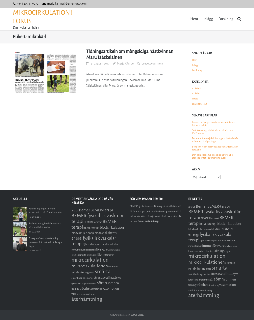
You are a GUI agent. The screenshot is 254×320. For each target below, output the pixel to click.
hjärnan (87, 244)
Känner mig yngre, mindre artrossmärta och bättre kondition (213, 123)
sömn (102, 283)
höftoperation (97, 244)
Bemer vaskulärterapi (148, 221)
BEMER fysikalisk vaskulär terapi (97, 218)
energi (76, 238)
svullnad (109, 277)
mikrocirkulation (90, 259)
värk (73, 294)
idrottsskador (111, 244)
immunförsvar (78, 249)
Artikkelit (196, 88)
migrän (110, 254)
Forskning (225, 18)
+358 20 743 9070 (27, 4)
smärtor (89, 278)
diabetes (111, 233)
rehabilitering (80, 272)
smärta (103, 271)
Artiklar (196, 93)
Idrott (195, 98)
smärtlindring (78, 278)
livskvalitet (91, 254)
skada (91, 272)
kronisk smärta (78, 254)
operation (113, 266)
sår (95, 283)
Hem (194, 18)
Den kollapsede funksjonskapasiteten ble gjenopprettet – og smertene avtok (212, 156)
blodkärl (99, 233)
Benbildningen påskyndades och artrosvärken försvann (215, 148)
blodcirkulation (112, 227)
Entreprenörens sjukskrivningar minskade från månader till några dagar (215, 140)
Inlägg (208, 18)
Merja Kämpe (125, 64)
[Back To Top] (244, 310)
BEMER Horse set (93, 222)
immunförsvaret (97, 249)
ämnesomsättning (86, 294)
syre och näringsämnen (82, 283)
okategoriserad (199, 103)
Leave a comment (152, 64)
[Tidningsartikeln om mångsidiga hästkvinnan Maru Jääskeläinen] (46, 73)
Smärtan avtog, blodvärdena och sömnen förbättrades (212, 132)
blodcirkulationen (82, 233)
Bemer (84, 210)
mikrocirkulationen (89, 266)
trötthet (85, 288)
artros (75, 210)
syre (118, 278)
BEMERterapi (91, 228)
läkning (102, 255)
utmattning (96, 288)
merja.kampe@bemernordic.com (67, 4)
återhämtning (86, 299)
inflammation (114, 250)
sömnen (113, 283)
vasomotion (110, 288)
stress (98, 277)
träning (75, 288)
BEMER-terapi (101, 210)
